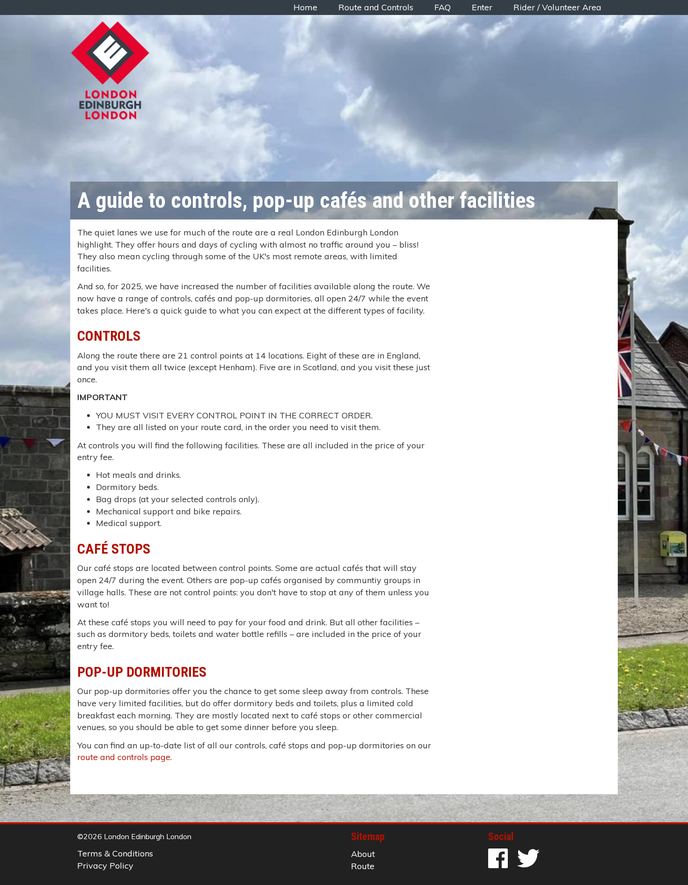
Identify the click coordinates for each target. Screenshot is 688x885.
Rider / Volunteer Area (557, 7)
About (363, 853)
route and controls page (123, 757)
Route (362, 866)
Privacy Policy (105, 865)
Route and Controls (375, 7)
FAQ (442, 7)
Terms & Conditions (115, 853)
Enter (482, 7)
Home (305, 7)
